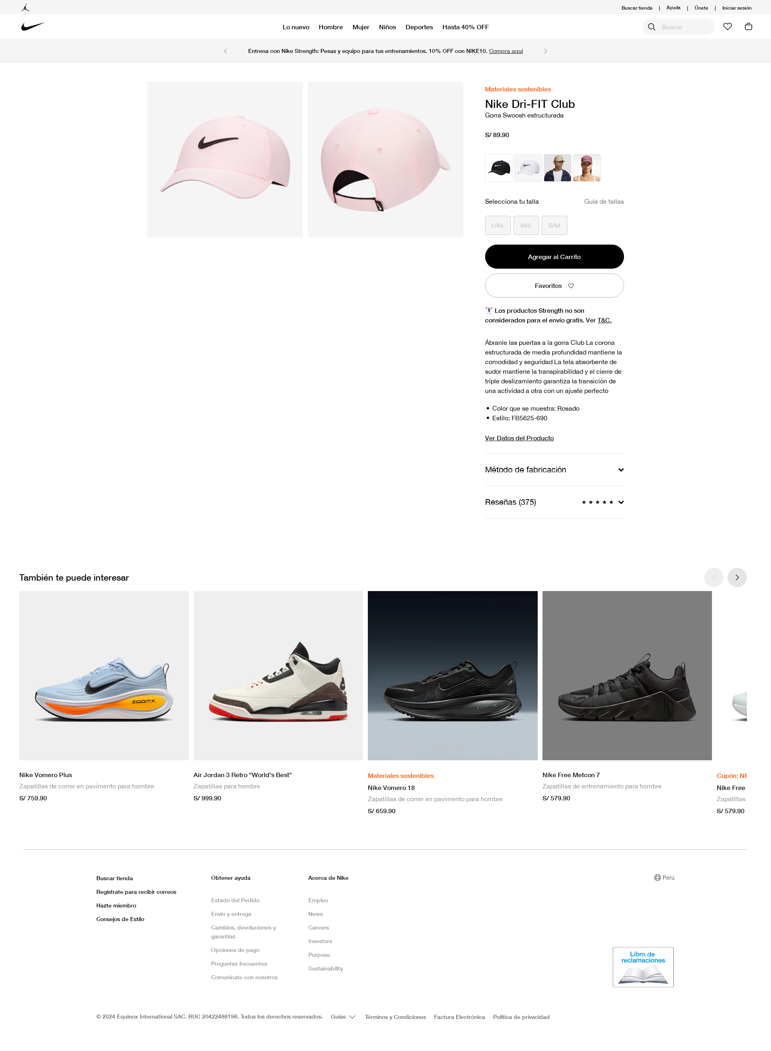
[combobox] (678, 26)
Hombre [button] (331, 26)
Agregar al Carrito (554, 256)
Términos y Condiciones (395, 1016)
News (315, 913)
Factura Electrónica (459, 1016)
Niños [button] (387, 26)
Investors (320, 941)
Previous (225, 50)
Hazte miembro (116, 905)
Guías (339, 1016)
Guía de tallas (604, 201)
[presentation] (737, 577)
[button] (737, 8)
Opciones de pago (235, 949)
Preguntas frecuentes (239, 963)
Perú (669, 877)
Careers (318, 927)
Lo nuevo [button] (296, 26)
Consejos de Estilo (120, 918)
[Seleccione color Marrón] (557, 168)
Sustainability (325, 968)
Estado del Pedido (235, 900)
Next (546, 50)
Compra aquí (506, 50)
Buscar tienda (637, 8)
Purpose (319, 954)
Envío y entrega (231, 913)
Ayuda (674, 7)
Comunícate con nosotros (244, 977)
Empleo (318, 900)
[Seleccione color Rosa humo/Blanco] (587, 168)
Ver (599, 320)
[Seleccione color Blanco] (528, 168)
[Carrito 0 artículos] (748, 26)
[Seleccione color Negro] (499, 168)
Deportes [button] (419, 26)
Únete (701, 8)
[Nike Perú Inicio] (33, 26)
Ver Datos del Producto (519, 437)
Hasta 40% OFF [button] (466, 26)
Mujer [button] (361, 26)
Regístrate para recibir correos (136, 891)
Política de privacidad (521, 1016)
